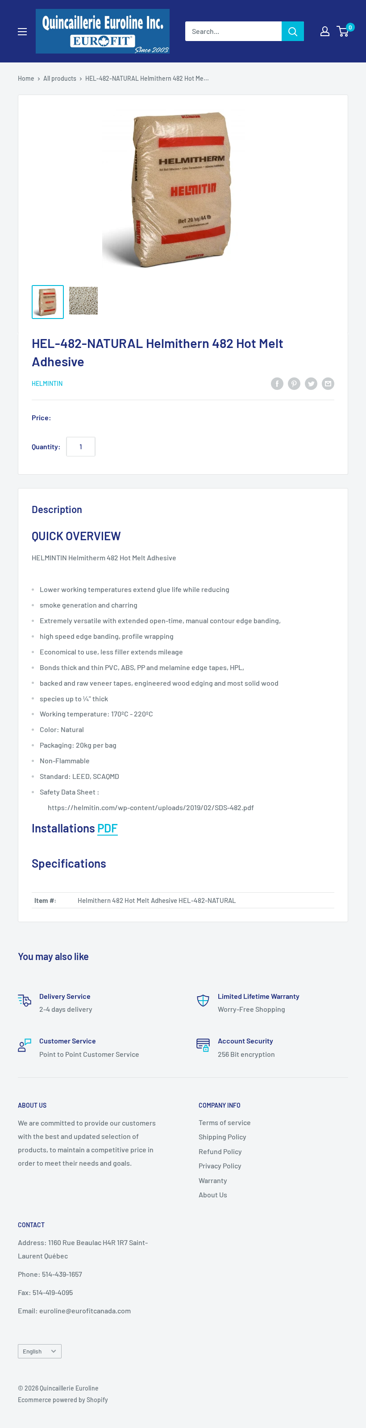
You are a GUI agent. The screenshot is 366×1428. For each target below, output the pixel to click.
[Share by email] (328, 383)
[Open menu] (22, 31)
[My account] (324, 31)
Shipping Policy (222, 1136)
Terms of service (225, 1122)
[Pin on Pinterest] (294, 383)
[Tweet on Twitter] (311, 383)
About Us (213, 1194)
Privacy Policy (220, 1165)
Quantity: (46, 446)
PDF (107, 828)
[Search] (293, 31)
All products (59, 78)
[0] (343, 31)
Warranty (213, 1180)
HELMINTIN (47, 383)
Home (26, 78)
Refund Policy (220, 1151)
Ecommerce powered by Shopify (63, 1399)
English (32, 1351)
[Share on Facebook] (277, 383)
